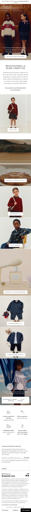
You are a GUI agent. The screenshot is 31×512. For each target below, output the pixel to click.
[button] (21, 7)
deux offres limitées (23, 1)
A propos (4, 468)
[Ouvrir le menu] (28, 6)
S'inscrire (26, 457)
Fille (22, 399)
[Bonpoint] (7, 7)
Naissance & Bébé (10, 399)
